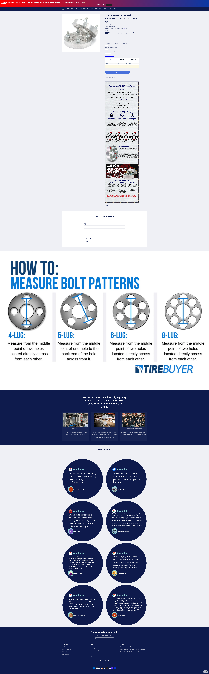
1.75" (125, 32)
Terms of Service (94, 648)
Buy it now (117, 72)
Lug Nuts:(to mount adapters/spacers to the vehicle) (116, 43)
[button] (70, 8)
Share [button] (107, 205)
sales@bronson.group (66, 649)
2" (129, 32)
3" (106, 35)
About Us (92, 646)
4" (114, 35)
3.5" (110, 35)
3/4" (107, 32)
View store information (110, 79)
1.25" (115, 32)
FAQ (91, 656)
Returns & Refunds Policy (95, 650)
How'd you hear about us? (110, 51)
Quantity (106, 37)
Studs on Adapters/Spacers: (111, 47)
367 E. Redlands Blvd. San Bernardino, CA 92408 (130, 651)
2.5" (133, 32)
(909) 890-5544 (65, 651)
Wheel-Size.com (109, 56)
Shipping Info (93, 652)
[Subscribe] (113, 638)
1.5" (120, 32)
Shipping (106, 26)
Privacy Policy (93, 654)
